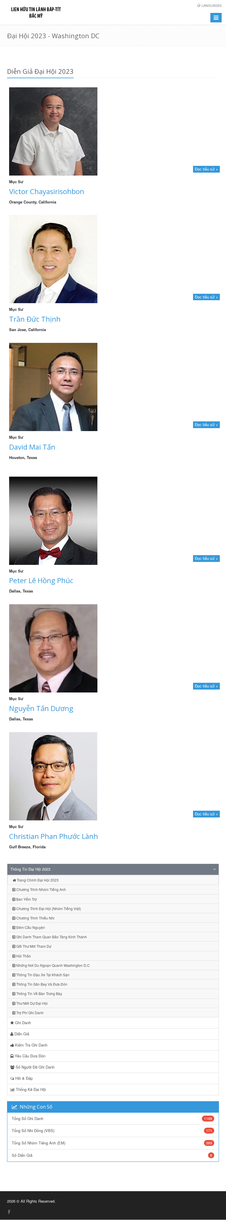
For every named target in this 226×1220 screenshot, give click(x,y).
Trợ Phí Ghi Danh (29, 1012)
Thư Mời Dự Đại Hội (31, 1003)
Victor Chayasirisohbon (46, 191)
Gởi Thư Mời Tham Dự (33, 946)
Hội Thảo (23, 955)
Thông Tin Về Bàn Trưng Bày (38, 993)
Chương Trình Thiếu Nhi (34, 917)
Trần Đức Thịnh (35, 319)
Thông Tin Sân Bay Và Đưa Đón (41, 984)
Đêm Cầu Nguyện (30, 927)
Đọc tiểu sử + (206, 169)
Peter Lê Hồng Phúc (41, 580)
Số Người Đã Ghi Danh (34, 1067)
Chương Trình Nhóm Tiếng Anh (40, 889)
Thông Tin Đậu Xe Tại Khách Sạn (42, 974)
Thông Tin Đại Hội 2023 (30, 869)
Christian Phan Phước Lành (53, 836)
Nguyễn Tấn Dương (41, 708)
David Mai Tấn (32, 447)
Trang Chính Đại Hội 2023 (37, 879)
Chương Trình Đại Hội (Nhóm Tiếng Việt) (48, 908)
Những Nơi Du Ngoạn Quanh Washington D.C (52, 965)
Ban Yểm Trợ (26, 899)
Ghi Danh (22, 1022)
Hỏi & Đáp (23, 1078)
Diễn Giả (21, 1034)
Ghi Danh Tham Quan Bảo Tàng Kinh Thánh (51, 936)
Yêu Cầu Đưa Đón (29, 1056)
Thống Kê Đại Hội (30, 1089)
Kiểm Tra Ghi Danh (30, 1045)
